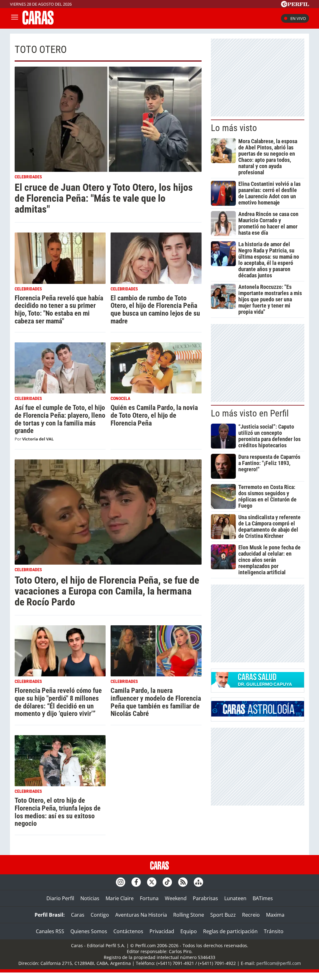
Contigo (100, 914)
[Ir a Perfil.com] (295, 5)
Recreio (251, 914)
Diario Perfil (60, 898)
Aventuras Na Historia (141, 914)
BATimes (263, 898)
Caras (77, 914)
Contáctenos (128, 931)
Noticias (89, 898)
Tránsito (273, 931)
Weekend (176, 898)
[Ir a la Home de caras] (38, 22)
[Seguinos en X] (151, 882)
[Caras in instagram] (120, 882)
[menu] (14, 18)
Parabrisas (205, 898)
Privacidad (162, 931)
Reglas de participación (230, 931)
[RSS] (183, 882)
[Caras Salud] (257, 685)
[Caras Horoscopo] (257, 714)
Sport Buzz (223, 914)
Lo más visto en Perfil (250, 413)
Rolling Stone (188, 914)
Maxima (275, 914)
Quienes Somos (88, 931)
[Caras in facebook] (136, 882)
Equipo (188, 931)
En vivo (298, 18)
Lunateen (235, 898)
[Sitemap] (198, 882)
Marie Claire (120, 898)
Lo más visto (234, 128)
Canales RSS (50, 931)
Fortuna (149, 898)
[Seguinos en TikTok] (167, 882)
